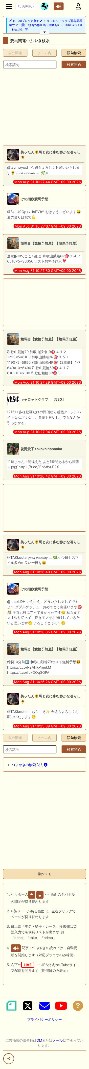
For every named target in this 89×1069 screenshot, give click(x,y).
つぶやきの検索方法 (28, 765)
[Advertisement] (44, 107)
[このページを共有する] (8, 1058)
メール (57, 1040)
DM (39, 1040)
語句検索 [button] (74, 53)
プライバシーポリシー (44, 1019)
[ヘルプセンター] (78, 1006)
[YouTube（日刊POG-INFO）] (61, 1006)
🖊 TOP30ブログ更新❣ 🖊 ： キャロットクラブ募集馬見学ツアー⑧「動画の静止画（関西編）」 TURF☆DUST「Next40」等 (46, 25)
